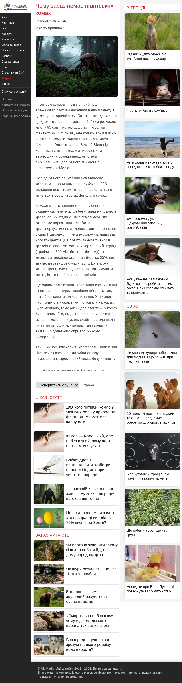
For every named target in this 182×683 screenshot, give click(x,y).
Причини (86, 370)
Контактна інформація (18, 105)
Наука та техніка (13, 50)
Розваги (7, 56)
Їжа (4, 28)
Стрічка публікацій (14, 91)
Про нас (7, 99)
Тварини (7, 78)
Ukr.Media (61, 168)
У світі (6, 83)
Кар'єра (7, 34)
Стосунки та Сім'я (13, 72)
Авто (5, 17)
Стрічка (88, 385)
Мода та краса (11, 45)
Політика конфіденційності (21, 110)
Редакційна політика (16, 116)
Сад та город (10, 61)
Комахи (102, 370)
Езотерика (8, 22)
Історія (50, 370)
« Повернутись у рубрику (57, 385)
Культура (8, 39)
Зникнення (67, 370)
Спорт (6, 67)
